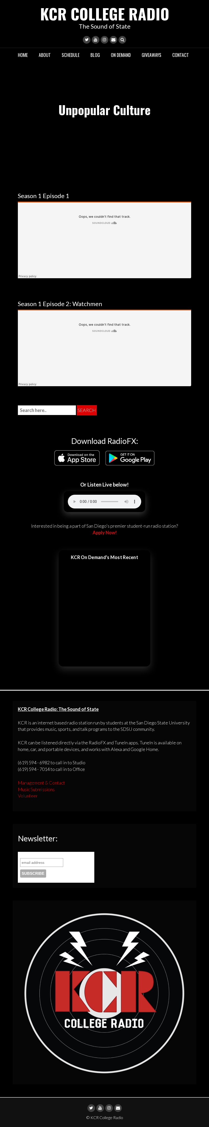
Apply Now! (105, 532)
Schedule (71, 55)
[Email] (113, 40)
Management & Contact (41, 782)
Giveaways (151, 55)
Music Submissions (36, 789)
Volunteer (28, 795)
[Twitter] (86, 40)
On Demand (121, 55)
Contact (180, 55)
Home (23, 55)
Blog (95, 55)
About (45, 55)
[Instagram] (104, 40)
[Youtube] (95, 40)
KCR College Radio (104, 13)
